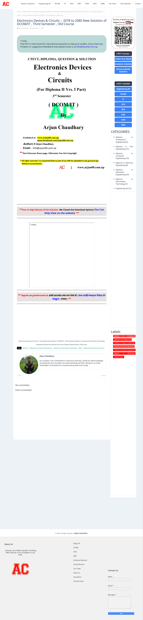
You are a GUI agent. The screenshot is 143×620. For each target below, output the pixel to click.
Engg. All (76, 543)
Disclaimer (77, 577)
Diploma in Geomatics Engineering (124, 172)
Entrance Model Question (123, 70)
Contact (138, 4)
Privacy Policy (78, 581)
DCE (71, 4)
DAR (87, 4)
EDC (68, 11)
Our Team (112, 4)
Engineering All (45, 4)
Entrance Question (28, 4)
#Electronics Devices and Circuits (94, 348)
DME (103, 4)
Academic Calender (123, 64)
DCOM (57, 4)
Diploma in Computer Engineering (36, 11)
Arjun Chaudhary (23, 28)
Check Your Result (123, 59)
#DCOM (25, 348)
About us (76, 573)
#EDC (80, 348)
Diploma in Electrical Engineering (124, 164)
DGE (95, 4)
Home (19, 11)
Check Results (125, 4)
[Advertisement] (62, 187)
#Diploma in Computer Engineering (41, 348)
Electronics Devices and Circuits (79, 11)
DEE (79, 4)
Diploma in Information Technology (57, 11)
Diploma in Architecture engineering (124, 139)
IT (65, 4)
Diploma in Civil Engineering (124, 147)
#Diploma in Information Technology (65, 348)
